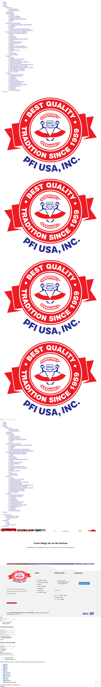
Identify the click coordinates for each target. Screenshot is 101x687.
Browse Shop (6, 623)
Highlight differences (10, 659)
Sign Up (2, 651)
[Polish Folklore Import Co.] (50, 174)
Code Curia (17, 614)
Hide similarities (9, 657)
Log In (3, 649)
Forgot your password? (6, 653)
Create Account (6, 637)
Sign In (2, 639)
